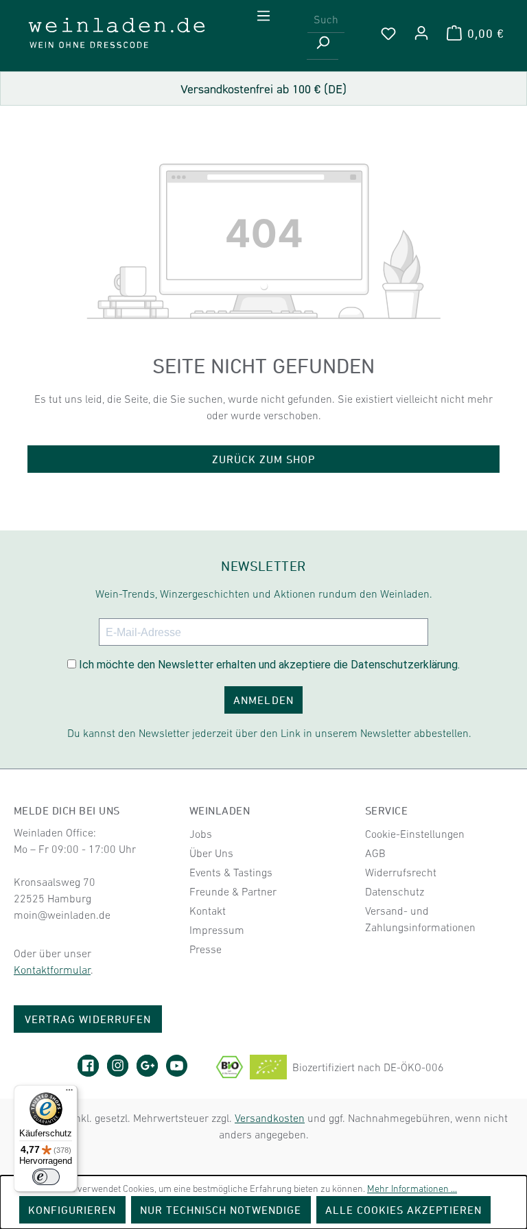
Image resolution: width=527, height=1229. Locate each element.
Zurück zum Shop (264, 459)
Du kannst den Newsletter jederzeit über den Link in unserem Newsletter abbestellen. (269, 733)
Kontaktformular (52, 969)
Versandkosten (270, 1118)
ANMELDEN (263, 700)
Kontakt (207, 910)
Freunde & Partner (233, 891)
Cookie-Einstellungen (415, 834)
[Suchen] (322, 46)
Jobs (200, 834)
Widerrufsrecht (400, 872)
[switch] (46, 1177)
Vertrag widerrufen (88, 1019)
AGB (375, 853)
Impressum (216, 930)
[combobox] (325, 19)
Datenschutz (394, 891)
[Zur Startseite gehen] (117, 32)
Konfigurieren (72, 1210)
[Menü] (263, 15)
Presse (205, 949)
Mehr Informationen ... (412, 1188)
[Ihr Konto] (421, 33)
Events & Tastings (230, 872)
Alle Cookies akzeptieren (403, 1210)
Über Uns (211, 853)
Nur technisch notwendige (221, 1210)
